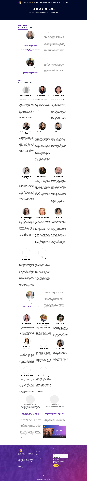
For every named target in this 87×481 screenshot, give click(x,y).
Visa (57, 2)
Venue (54, 2)
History (60, 2)
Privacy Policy (38, 458)
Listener (55, 462)
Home (25, 2)
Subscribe (56, 465)
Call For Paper (36, 2)
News (47, 477)
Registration (50, 2)
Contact (66, 2)
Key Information (30, 2)
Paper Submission (43, 2)
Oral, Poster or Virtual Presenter (59, 461)
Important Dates (41, 477)
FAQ (63, 2)
